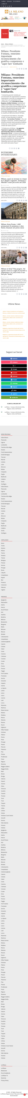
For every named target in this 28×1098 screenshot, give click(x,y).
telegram (15, 387)
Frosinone (3, 676)
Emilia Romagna (5, 455)
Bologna (3, 560)
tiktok (15, 390)
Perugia (3, 568)
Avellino (3, 614)
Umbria (3, 462)
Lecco (2, 695)
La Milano (3, 1)
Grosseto (3, 681)
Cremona (3, 656)
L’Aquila (3, 572)
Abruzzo (3, 467)
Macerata (3, 705)
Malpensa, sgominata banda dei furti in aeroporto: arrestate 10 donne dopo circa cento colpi (14, 330)
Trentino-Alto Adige (6, 447)
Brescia (3, 632)
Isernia (3, 686)
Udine (2, 808)
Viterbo (3, 828)
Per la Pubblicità (16, 1)
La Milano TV (4, 3)
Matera (3, 712)
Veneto (3, 450)
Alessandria (4, 602)
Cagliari (3, 590)
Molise (3, 469)
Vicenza (3, 825)
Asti (2, 612)
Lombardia (4, 445)
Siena (2, 786)
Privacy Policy (5, 1080)
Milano (3, 550)
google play (15, 397)
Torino (3, 546)
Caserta (3, 644)
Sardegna (3, 484)
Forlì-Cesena (4, 673)
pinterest (15, 376)
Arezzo (3, 607)
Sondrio (3, 791)
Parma (2, 737)
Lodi (2, 700)
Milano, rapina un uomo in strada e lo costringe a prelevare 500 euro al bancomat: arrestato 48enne (21, 34)
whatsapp (15, 383)
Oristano (3, 732)
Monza (3, 717)
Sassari (3, 781)
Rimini (2, 774)
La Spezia (3, 688)
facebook (15, 358)
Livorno (3, 698)
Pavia (2, 739)
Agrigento (3, 600)
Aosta (2, 543)
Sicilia (2, 481)
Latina (2, 690)
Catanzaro (3, 585)
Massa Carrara (4, 710)
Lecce (2, 693)
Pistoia (3, 754)
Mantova (3, 708)
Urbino (3, 810)
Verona (3, 820)
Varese (3, 813)
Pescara (3, 747)
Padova (3, 735)
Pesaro (3, 744)
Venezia (3, 555)
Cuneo (3, 661)
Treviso (3, 806)
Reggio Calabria (5, 766)
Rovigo (3, 776)
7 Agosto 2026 (5, 277)
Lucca (2, 703)
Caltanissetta (4, 637)
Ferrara (3, 668)
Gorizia (3, 678)
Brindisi (3, 634)
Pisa (2, 752)
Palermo (3, 587)
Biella (2, 627)
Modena (3, 715)
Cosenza (3, 654)
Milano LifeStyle (13, 67)
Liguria (3, 442)
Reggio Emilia (4, 769)
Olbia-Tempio (4, 730)
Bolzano (3, 629)
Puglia (3, 474)
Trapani (3, 803)
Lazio (2, 464)
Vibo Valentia (4, 823)
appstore (15, 394)
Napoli (3, 577)
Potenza (3, 582)
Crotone (3, 659)
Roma (2, 570)
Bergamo (3, 624)
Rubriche (3, 1078)
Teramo (3, 796)
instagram (15, 362)
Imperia (3, 683)
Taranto (3, 793)
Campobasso (4, 575)
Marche (3, 459)
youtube (15, 372)
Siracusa (3, 788)
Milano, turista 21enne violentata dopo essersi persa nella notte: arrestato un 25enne (13, 317)
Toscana (3, 457)
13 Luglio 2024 (5, 67)
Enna (2, 663)
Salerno (3, 779)
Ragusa (3, 761)
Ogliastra (3, 727)
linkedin (15, 379)
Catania (3, 646)
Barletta (3, 617)
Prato (2, 759)
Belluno (3, 619)
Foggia (3, 671)
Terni (2, 798)
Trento (3, 553)
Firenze (3, 563)
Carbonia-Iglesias (5, 641)
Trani (2, 801)
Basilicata (3, 477)
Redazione (9, 1)
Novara (3, 722)
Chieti (2, 649)
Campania (3, 472)
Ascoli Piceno (4, 610)
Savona (3, 784)
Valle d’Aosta (4, 437)
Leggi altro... (4, 294)
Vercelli (3, 818)
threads (15, 369)
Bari (2, 580)
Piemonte (3, 440)
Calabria (3, 479)
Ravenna (3, 764)
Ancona (3, 565)
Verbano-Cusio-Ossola (7, 815)
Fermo (3, 666)
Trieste (3, 558)
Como (2, 651)
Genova (3, 548)
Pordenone (4, 757)
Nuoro (3, 725)
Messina (3, 720)
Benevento (4, 622)
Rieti (2, 771)
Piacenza (3, 749)
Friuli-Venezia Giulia (6, 452)
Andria (3, 605)
